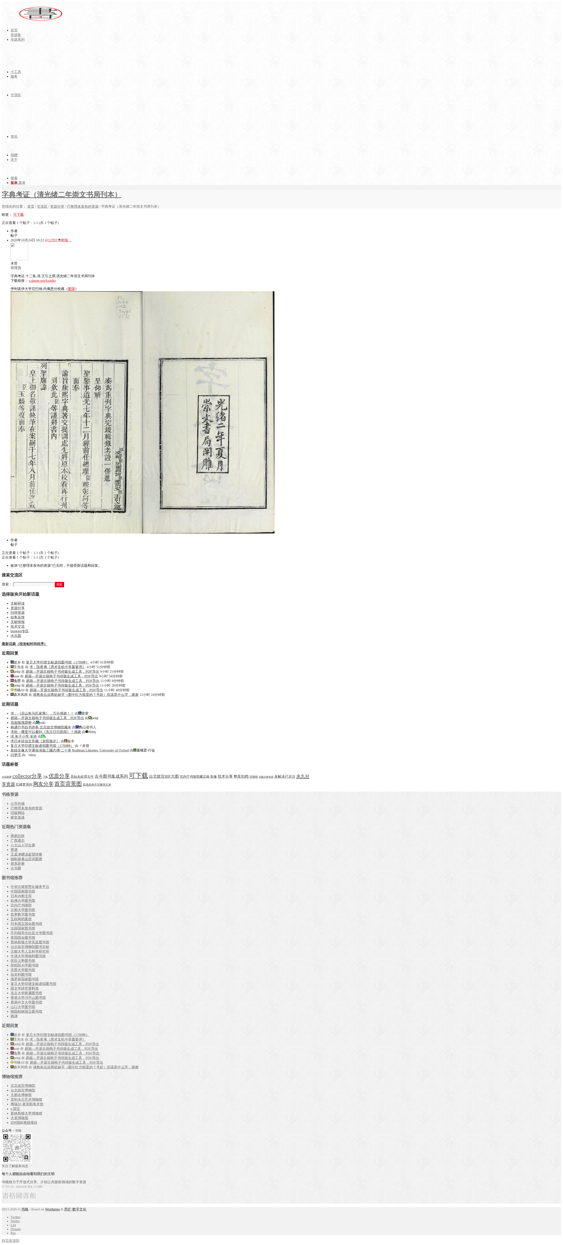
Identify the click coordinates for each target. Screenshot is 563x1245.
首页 (30, 206)
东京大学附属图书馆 (26, 993)
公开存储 (18, 803)
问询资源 (18, 612)
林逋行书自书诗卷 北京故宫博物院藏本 (41, 727)
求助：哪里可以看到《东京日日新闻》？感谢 (46, 732)
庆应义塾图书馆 (23, 961)
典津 (14, 1016)
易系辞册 (18, 863)
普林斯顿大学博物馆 (26, 1113)
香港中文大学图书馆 (26, 1002)
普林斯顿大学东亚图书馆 (30, 942)
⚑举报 (64, 240)
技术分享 (225, 776)
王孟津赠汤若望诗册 (26, 854)
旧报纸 (253, 776)
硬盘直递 (18, 817)
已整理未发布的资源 (83, 206)
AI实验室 (7, 777)
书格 (24, 1209)
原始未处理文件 (82, 776)
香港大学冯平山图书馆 (28, 997)
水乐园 (16, 636)
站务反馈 (18, 617)
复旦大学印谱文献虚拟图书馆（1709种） (57, 662)
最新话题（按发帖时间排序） (25, 644)
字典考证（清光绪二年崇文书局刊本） (61, 194)
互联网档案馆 (21, 919)
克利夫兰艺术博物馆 (26, 1099)
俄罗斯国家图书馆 (25, 979)
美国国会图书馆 (23, 937)
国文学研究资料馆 (25, 988)
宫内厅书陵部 (21, 905)
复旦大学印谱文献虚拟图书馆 (33, 984)
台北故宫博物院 (23, 1090)
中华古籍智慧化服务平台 (30, 887)
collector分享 (27, 776)
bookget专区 (20, 631)
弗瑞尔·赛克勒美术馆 (27, 1104)
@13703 (51, 240)
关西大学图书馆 (23, 970)
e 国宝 (15, 1109)
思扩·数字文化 (75, 1209)
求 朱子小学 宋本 (24, 736)
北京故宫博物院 (23, 1085)
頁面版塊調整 (21, 722)
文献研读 (18, 603)
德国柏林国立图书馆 (26, 1011)
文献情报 (18, 622)
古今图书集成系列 (111, 776)
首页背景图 (68, 784)
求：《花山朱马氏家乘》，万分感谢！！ (42, 713)
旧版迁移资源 (266, 777)
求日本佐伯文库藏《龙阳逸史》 (35, 741)
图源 (71, 289)
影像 (213, 776)
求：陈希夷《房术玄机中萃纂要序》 (57, 667)
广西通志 (18, 840)
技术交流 (18, 626)
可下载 (18, 214)
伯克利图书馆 (21, 974)
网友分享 (43, 784)
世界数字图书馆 (23, 914)
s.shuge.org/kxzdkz (42, 280)
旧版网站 (18, 813)
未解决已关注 (284, 776)
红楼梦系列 (24, 784)
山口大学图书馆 (23, 1007)
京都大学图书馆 (23, 910)
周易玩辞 (18, 836)
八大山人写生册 (23, 845)
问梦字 (16, 755)
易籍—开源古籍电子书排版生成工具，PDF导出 (62, 671)
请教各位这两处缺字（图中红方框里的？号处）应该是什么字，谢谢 (86, 695)
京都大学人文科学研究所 (30, 951)
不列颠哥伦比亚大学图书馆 (32, 933)
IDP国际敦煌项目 (24, 1122)
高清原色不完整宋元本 (97, 784)
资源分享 (57, 206)
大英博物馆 (19, 1118)
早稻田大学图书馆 (25, 965)
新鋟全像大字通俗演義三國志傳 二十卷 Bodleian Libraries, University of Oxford (70, 750)
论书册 (16, 868)
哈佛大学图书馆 (23, 900)
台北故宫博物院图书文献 (30, 947)
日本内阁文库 (21, 896)
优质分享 (59, 776)
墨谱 (14, 850)
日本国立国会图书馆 (26, 924)
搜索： (7, 584)
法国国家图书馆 (23, 928)
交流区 (42, 206)
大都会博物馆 (21, 1095)
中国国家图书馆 (23, 891)
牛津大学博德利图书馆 (28, 956)
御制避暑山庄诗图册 (26, 859)
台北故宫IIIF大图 (164, 776)
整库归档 (241, 776)
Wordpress (52, 1209)
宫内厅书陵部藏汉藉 (194, 776)
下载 (45, 777)
